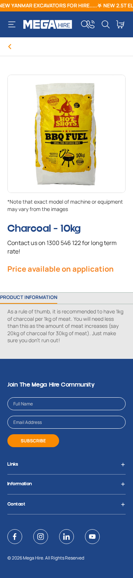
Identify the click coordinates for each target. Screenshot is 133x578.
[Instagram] (40, 536)
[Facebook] (14, 536)
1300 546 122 (64, 243)
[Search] (85, 24)
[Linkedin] (66, 536)
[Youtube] (92, 536)
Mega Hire (33, 558)
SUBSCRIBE (33, 441)
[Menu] (14, 24)
